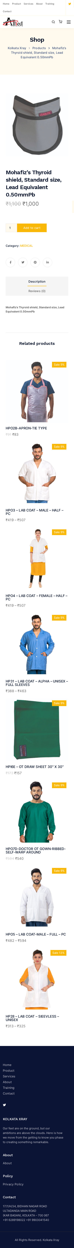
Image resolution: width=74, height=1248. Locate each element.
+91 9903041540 (37, 1220)
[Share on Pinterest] (35, 262)
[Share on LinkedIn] (47, 262)
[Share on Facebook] (10, 262)
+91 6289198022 (14, 1220)
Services (28, 3)
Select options (37, 489)
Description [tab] (37, 281)
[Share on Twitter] (23, 262)
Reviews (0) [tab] (37, 291)
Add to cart (31, 228)
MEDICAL (26, 246)
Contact (7, 11)
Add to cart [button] (37, 407)
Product (16, 3)
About (39, 3)
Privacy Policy (13, 1184)
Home (6, 3)
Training (49, 3)
